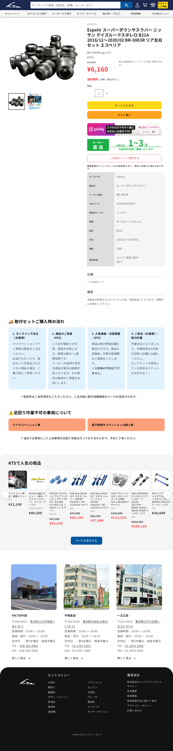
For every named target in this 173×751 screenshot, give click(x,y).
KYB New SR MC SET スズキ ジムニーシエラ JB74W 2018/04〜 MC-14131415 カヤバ (99, 500)
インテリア (94, 706)
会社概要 (132, 691)
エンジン (92, 687)
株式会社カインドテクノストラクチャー (144, 684)
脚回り (51, 687)
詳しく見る (19, 658)
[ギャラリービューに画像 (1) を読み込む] (16, 101)
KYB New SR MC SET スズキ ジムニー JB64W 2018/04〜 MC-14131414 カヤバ (79, 499)
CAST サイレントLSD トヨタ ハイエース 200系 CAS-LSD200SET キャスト (120, 499)
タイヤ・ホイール (86, 13)
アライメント (95, 682)
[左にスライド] (5, 495)
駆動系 (51, 692)
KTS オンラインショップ (90, 734)
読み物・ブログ (111, 13)
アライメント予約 (162, 5)
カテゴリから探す (37, 13)
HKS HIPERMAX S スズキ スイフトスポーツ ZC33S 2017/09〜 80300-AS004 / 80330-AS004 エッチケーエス (140, 503)
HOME (51, 682)
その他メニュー (160, 13)
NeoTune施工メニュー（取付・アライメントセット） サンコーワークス (38, 499)
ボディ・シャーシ (58, 697)
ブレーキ (92, 697)
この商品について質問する (124, 158)
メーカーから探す (62, 13)
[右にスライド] (167, 495)
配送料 (127, 61)
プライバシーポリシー (139, 705)
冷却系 (91, 692)
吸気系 (51, 706)
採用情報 (136, 13)
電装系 (91, 701)
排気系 (51, 701)
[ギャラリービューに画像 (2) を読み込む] (34, 101)
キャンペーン (12, 13)
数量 (89, 85)
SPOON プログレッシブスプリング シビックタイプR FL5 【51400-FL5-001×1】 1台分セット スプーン (59, 502)
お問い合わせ (134, 710)
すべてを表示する (86, 540)
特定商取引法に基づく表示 (142, 700)
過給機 (51, 711)
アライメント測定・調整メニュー (17, 495)
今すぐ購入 (124, 115)
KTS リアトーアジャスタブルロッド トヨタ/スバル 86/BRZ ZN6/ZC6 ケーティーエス (161, 499)
